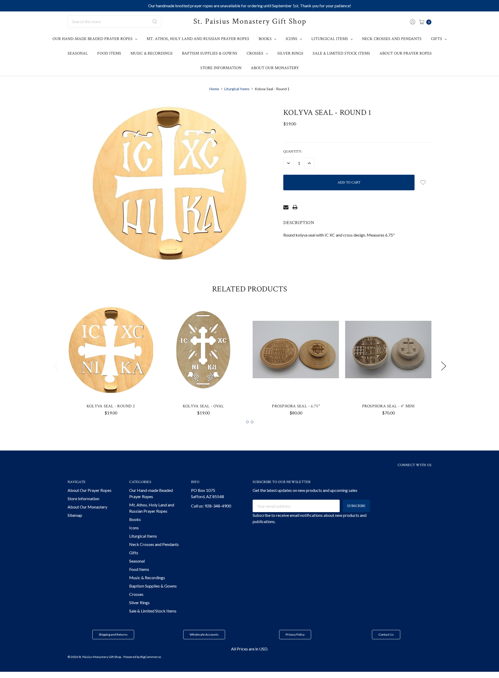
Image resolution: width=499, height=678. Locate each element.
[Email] (285, 207)
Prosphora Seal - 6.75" (296, 406)
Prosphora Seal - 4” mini (388, 406)
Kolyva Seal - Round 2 (111, 406)
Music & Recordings (151, 53)
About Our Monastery (275, 68)
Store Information (220, 68)
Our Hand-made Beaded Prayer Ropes (93, 39)
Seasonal (78, 53)
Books (266, 39)
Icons (292, 39)
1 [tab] (247, 422)
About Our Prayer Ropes (405, 53)
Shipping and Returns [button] (113, 634)
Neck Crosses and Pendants (392, 39)
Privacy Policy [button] (295, 634)
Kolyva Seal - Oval (203, 406)
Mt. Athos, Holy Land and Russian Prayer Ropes (198, 39)
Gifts (437, 39)
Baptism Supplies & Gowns (209, 53)
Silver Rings (290, 53)
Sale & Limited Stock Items (341, 53)
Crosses (255, 53)
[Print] (295, 207)
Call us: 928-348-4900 (211, 505)
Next (443, 366)
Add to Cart (110, 383)
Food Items (109, 53)
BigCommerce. (151, 657)
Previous (55, 366)
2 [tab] (252, 422)
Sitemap (75, 515)
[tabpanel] (110, 363)
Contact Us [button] (386, 634)
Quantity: (292, 151)
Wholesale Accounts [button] (204, 634)
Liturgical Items (330, 39)
